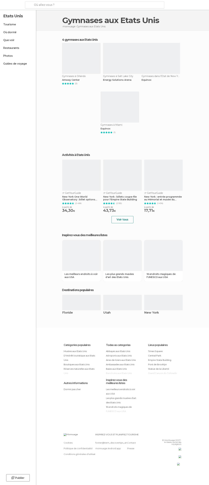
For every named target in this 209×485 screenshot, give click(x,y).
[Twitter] (170, 435)
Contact (131, 442)
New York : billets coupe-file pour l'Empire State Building (120, 198)
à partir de (67, 207)
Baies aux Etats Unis (116, 369)
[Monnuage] (12, 5)
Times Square (155, 351)
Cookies (68, 442)
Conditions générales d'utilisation (81, 454)
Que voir (8, 40)
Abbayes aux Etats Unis (118, 351)
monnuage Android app (108, 448)
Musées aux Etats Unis (75, 351)
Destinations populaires (78, 290)
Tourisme (9, 24)
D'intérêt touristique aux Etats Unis (79, 357)
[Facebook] (166, 435)
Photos (8, 55)
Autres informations (76, 383)
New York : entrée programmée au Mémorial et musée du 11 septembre (163, 198)
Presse (130, 448)
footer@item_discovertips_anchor (113, 442)
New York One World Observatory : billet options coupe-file (78, 198)
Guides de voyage (15, 63)
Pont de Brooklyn (157, 364)
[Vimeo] (174, 435)
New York (151, 312)
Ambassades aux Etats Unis (120, 364)
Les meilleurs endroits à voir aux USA (81, 275)
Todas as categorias (118, 345)
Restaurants (11, 48)
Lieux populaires (158, 345)
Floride (67, 312)
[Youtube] (179, 435)
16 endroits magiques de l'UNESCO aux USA (160, 275)
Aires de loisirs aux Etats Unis (121, 360)
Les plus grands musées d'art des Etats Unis (119, 275)
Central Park (154, 355)
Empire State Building (159, 360)
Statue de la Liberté (158, 369)
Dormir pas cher (72, 389)
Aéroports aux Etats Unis (119, 355)
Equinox (146, 80)
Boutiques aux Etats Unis (76, 364)
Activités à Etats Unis (76, 154)
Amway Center (71, 80)
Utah (107, 312)
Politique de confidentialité (78, 448)
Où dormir (10, 32)
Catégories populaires (77, 345)
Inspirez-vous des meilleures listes (116, 381)
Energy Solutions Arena (117, 80)
